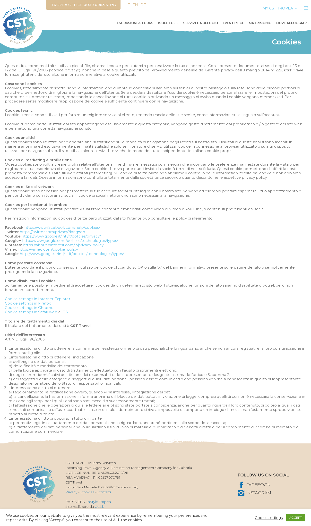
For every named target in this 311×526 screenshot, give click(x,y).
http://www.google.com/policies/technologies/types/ (70, 240)
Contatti (104, 492)
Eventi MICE (233, 23)
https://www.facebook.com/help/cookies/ (62, 227)
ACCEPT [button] (295, 517)
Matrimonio (260, 23)
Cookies (87, 492)
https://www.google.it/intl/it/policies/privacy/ (61, 236)
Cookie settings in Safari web (31, 312)
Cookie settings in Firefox (28, 303)
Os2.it (99, 506)
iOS (65, 312)
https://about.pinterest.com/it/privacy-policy (63, 245)
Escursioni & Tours (135, 23)
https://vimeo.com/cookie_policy (48, 249)
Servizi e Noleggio (200, 23)
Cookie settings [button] (269, 518)
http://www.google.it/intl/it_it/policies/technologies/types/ (72, 253)
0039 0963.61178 (100, 4)
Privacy (71, 492)
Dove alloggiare (292, 23)
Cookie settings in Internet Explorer (37, 299)
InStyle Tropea (98, 502)
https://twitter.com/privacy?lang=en (52, 231)
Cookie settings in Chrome (29, 307)
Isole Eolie (168, 23)
